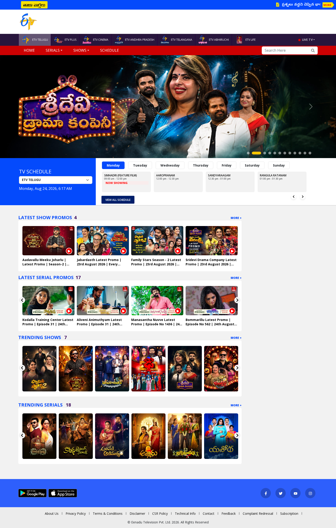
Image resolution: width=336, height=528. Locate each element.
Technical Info (185, 513)
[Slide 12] (310, 153)
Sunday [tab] (279, 165)
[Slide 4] (269, 153)
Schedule (109, 50)
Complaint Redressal (258, 513)
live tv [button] (307, 40)
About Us (52, 513)
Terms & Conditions (108, 513)
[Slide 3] (261, 153)
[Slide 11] (305, 153)
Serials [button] (53, 50)
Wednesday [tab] (170, 165)
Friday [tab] (227, 165)
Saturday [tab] (252, 165)
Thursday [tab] (200, 165)
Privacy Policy (76, 513)
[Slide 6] (279, 153)
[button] (25, 106)
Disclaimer (137, 513)
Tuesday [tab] (140, 165)
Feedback (228, 513)
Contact (208, 513)
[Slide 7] (284, 153)
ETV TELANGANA (181, 40)
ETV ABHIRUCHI (219, 40)
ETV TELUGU (40, 40)
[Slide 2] (253, 153)
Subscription (289, 513)
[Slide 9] (294, 153)
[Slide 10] (300, 153)
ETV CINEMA (100, 40)
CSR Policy (160, 513)
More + (236, 218)
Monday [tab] (113, 165)
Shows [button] (79, 50)
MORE (327, 5)
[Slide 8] (289, 153)
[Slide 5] (274, 153)
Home (29, 50)
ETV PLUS (70, 40)
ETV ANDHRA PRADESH (139, 40)
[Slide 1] (248, 153)
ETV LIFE (250, 40)
